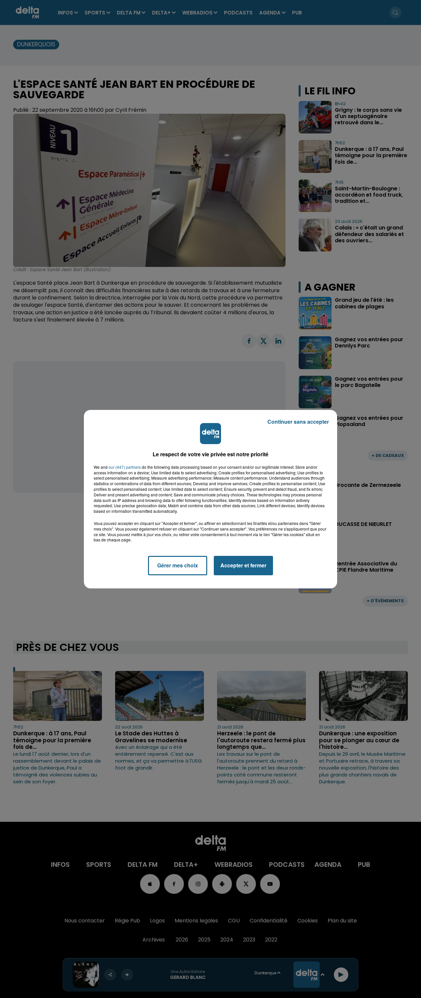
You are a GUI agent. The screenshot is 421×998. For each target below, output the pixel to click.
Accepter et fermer (243, 565)
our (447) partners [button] (125, 467)
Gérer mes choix (177, 565)
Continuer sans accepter (298, 421)
